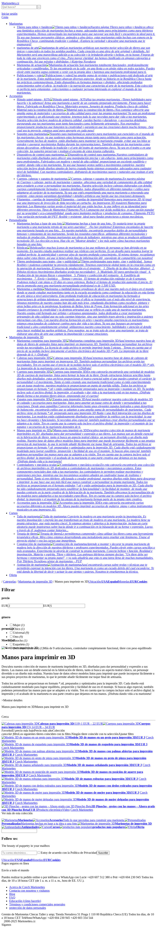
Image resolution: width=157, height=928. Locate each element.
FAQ (12, 897)
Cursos (13, 513)
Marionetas (16, 23)
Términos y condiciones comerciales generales (37, 904)
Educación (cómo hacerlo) (25, 901)
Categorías (9, 581)
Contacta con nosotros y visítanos (29, 890)
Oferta (13, 575)
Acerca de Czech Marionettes (27, 887)
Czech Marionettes (13, 747)
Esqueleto (21, 644)
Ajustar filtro (126, 734)
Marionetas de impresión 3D (26, 337)
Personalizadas (18, 220)
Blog (12, 894)
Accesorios (16, 96)
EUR (5, 605)
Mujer (19, 625)
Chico (19, 628)
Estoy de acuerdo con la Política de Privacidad (69, 852)
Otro (18, 636)
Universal (21, 632)
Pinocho (20, 640)
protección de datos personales (27, 907)
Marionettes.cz (10, 3)
